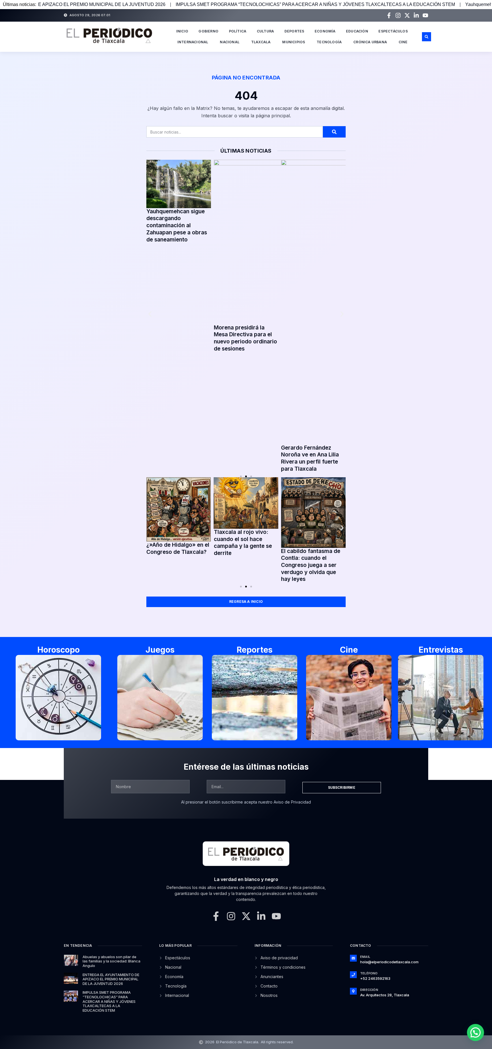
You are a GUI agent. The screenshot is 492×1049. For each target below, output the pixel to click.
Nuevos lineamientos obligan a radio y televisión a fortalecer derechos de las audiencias (309, 215)
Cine (403, 42)
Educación (357, 31)
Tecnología (329, 42)
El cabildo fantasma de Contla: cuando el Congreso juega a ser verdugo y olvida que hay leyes (259, 565)
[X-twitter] (407, 15)
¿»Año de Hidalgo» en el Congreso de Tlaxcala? (328, 548)
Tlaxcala (261, 42)
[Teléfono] (353, 974)
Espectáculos (392, 31)
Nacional (229, 42)
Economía (325, 31)
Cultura (265, 31)
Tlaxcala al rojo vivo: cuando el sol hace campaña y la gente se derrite (191, 542)
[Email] (353, 958)
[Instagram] (398, 15)
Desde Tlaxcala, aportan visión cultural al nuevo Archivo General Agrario (245, 221)
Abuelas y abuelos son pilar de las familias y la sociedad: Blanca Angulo (111, 961)
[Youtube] (425, 15)
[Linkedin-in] (416, 15)
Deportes (294, 31)
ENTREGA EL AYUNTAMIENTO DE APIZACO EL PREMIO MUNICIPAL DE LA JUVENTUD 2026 (111, 979)
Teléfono (369, 973)
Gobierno (208, 31)
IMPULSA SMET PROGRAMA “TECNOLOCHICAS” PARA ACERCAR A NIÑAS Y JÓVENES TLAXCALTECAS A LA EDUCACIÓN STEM (234, 4)
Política (238, 31)
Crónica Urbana (370, 42)
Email (365, 957)
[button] (426, 36)
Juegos (160, 650)
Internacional (192, 42)
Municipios (293, 42)
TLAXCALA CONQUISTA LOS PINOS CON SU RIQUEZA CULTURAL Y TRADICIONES (177, 325)
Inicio (182, 31)
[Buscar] (334, 132)
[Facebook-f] (389, 15)
